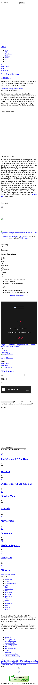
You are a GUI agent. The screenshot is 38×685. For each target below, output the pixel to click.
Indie (33, 345)
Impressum (8, 652)
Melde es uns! (24, 238)
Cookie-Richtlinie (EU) (12, 656)
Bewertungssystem (11, 645)
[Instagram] (19, 338)
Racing (7, 600)
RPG (6, 602)
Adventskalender (10, 583)
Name (3, 375)
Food (13, 345)
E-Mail (3, 379)
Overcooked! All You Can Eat (16, 483)
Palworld (5, 508)
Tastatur (17, 665)
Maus (11, 665)
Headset (24, 665)
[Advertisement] (19, 26)
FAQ (6, 646)
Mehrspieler (8, 596)
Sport (6, 605)
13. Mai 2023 (5, 78)
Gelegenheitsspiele (23, 345)
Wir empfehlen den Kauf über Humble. (15, 236)
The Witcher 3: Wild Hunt (14, 459)
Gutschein (26, 663)
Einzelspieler (5, 363)
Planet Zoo (6, 557)
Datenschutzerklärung (12, 654)
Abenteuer (4, 350)
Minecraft (6, 570)
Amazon (33, 663)
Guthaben (18, 663)
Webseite (4, 383)
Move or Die (7, 520)
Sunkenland (7, 533)
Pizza (3, 346)
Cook (8, 345)
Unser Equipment (10, 641)
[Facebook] (16, 338)
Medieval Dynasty (10, 545)
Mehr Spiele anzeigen (8, 574)
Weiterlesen (4, 352)
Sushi (18, 346)
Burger (3, 345)
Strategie (7, 607)
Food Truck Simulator (10, 74)
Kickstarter (8, 592)
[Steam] (22, 338)
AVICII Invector (7, 371)
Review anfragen (10, 648)
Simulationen (10, 346)
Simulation (8, 603)
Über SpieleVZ (10, 639)
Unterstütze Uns (10, 643)
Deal (6, 587)
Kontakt (7, 650)
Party (6, 598)
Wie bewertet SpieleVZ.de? (19, 296)
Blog (6, 585)
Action (7, 581)
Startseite (8, 637)
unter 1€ (7, 609)
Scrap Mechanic (7, 358)
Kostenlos (8, 594)
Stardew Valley (9, 496)
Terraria (5, 471)
